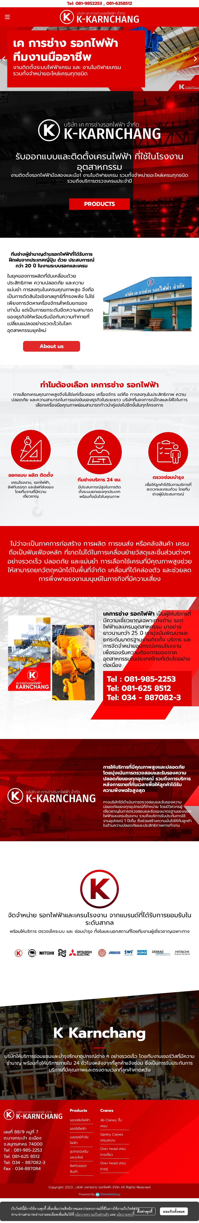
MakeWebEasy (110, 1198)
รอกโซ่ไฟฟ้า (78, 1132)
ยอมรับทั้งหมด (174, 1211)
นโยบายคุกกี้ (125, 1214)
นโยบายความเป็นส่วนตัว (92, 1214)
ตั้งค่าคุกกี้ (144, 1211)
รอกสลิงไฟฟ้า (80, 1124)
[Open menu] (7, 17)
